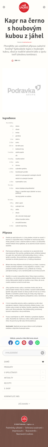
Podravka (24, 7)
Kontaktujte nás (11, 396)
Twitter (17, 342)
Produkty (8, 367)
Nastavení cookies (24, 434)
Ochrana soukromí (33, 428)
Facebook (10, 342)
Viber (30, 342)
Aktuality (8, 378)
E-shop (7, 388)
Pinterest (24, 342)
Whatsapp (37, 342)
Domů (6, 362)
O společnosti (10, 372)
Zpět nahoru (23, 404)
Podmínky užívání (14, 428)
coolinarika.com (27, 42)
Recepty (7, 383)
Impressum (17, 431)
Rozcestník (31, 431)
